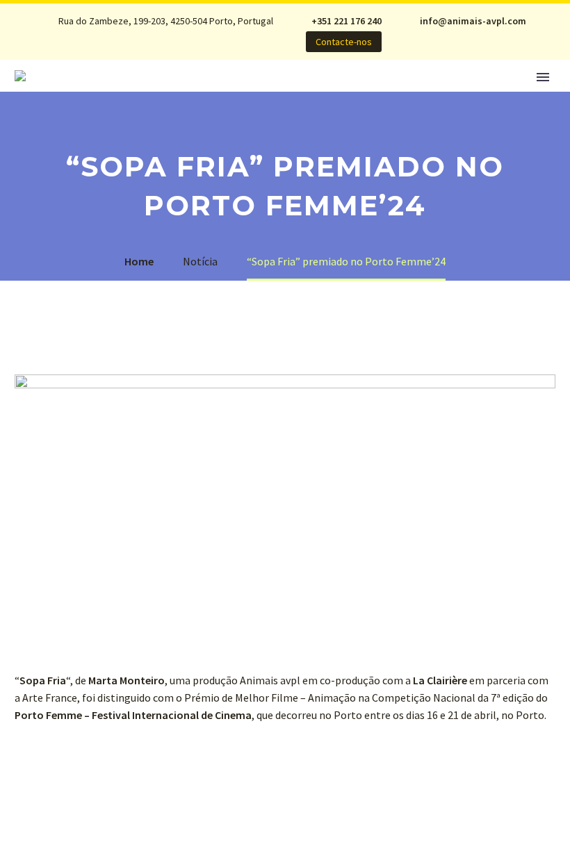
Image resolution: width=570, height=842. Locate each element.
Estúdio (228, 96)
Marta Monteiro (126, 680)
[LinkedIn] (219, 41)
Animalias (395, 96)
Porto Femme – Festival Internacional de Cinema (133, 715)
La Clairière (440, 680)
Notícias (153, 96)
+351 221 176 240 (346, 21)
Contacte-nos (344, 41)
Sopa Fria (42, 680)
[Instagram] (198, 52)
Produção (309, 96)
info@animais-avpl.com (473, 21)
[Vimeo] (219, 52)
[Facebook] (198, 41)
